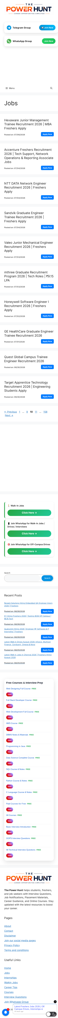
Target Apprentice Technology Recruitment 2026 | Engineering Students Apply (27, 386)
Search (7, 573)
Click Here (28, 512)
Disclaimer (10, 935)
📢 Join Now (47, 27)
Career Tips (10, 987)
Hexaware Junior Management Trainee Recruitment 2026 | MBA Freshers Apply (28, 124)
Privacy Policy (12, 945)
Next (9, 415)
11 (36, 411)
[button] (51, 88)
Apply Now (47, 134)
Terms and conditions (16, 950)
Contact (8, 930)
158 (45, 411)
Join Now (48, 41)
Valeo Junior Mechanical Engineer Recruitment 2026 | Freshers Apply (28, 247)
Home (7, 968)
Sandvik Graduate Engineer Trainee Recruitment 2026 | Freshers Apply (24, 217)
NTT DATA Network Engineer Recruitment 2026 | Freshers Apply (25, 187)
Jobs (7, 972)
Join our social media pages (20, 940)
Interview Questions (15, 997)
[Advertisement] (29, 65)
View (9, 694)
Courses (9, 992)
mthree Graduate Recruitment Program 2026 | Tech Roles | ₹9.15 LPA (28, 276)
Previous (10, 411)
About (7, 926)
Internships (10, 977)
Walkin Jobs (11, 982)
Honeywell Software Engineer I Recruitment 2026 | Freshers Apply (26, 306)
